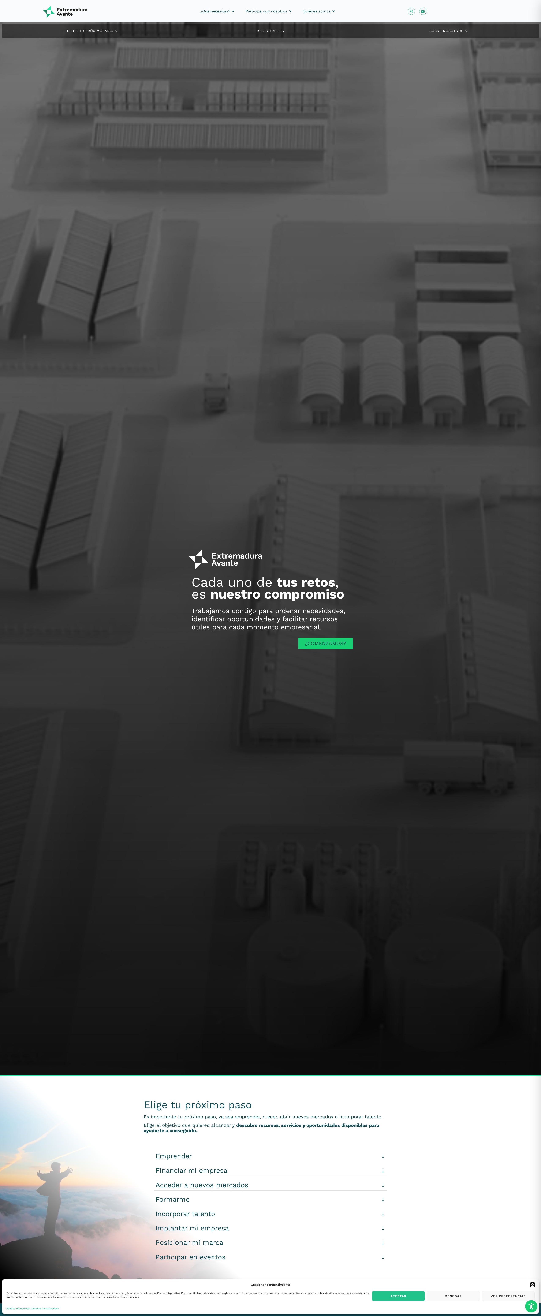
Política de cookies (18, 1308)
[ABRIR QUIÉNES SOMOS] (333, 11)
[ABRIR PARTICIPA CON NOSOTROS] (290, 11)
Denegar (453, 1296)
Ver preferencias (508, 1296)
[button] (532, 1285)
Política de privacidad (45, 1308)
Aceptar (398, 1296)
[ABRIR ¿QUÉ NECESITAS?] (233, 11)
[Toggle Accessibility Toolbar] (531, 1306)
